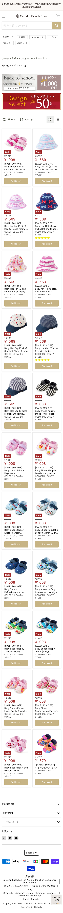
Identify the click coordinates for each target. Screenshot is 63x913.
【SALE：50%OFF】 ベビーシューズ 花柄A (46, 766)
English (30, 852)
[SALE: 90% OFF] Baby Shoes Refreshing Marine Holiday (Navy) (14, 590)
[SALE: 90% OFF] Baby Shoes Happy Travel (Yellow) (14, 648)
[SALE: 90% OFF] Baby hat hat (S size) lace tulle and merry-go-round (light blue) (46, 168)
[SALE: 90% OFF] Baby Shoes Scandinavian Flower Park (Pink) (46, 709)
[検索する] (56, 25)
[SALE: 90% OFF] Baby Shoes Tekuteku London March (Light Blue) (46, 531)
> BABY (13, 58)
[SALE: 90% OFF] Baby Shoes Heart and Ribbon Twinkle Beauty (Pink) (16, 769)
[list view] (57, 119)
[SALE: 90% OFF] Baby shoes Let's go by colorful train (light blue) (46, 590)
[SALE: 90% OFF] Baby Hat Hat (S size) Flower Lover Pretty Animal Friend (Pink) (15, 290)
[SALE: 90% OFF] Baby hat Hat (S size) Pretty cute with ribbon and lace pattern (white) (46, 292)
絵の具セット (22, 43)
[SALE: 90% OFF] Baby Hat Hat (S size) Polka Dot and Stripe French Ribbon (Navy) (46, 227)
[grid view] (50, 119)
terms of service (31, 899)
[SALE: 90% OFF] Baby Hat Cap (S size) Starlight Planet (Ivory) (16, 348)
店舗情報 (29, 876)
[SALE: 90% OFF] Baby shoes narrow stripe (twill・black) (45, 411)
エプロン (52, 37)
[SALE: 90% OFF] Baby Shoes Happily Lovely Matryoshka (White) (45, 471)
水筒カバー (7, 43)
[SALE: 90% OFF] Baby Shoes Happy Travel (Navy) (45, 648)
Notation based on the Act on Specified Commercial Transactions (30, 881)
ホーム (5, 58)
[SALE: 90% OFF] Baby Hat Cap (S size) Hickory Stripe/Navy (15, 411)
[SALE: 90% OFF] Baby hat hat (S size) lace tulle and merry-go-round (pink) (15, 227)
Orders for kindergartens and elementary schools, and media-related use (29, 894)
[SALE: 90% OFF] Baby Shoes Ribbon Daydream (14, 470)
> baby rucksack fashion (32, 58)
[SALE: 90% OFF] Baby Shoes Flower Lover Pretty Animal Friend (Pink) (14, 709)
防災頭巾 (22, 37)
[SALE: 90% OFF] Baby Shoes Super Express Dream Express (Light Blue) (15, 531)
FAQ (30, 889)
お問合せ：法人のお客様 (44, 886)
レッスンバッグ (37, 37)
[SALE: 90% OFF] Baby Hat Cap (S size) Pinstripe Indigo (46, 348)
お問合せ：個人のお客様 (16, 886)
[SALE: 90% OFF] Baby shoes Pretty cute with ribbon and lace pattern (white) (15, 168)
